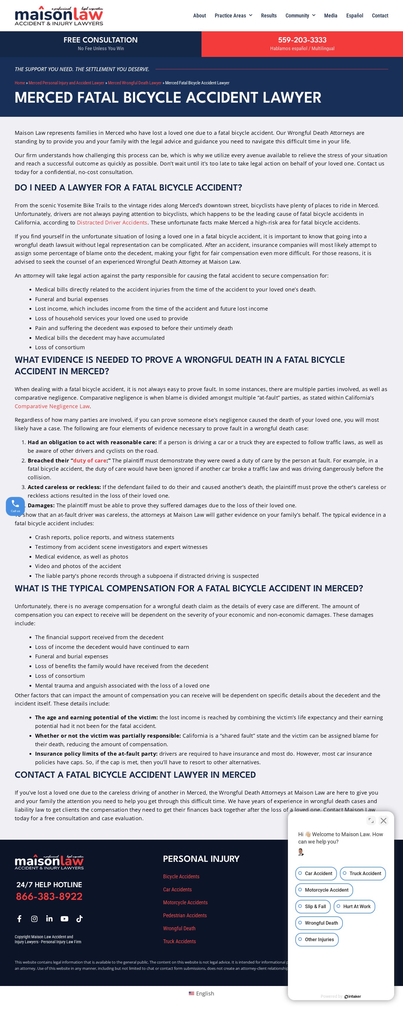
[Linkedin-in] (49, 918)
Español (354, 15)
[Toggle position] (371, 820)
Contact (380, 15)
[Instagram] (34, 918)
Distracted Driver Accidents (112, 222)
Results (269, 15)
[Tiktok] (79, 918)
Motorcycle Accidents (185, 902)
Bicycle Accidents (181, 877)
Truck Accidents (179, 941)
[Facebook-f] (19, 918)
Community (297, 15)
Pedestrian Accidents (185, 915)
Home (20, 83)
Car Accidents (177, 889)
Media (331, 15)
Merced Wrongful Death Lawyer (135, 83)
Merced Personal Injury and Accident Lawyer (66, 83)
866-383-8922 (49, 897)
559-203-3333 (302, 40)
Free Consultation (101, 40)
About (199, 15)
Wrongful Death (179, 928)
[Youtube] (64, 918)
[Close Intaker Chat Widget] (383, 820)
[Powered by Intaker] (353, 996)
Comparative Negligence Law (52, 406)
